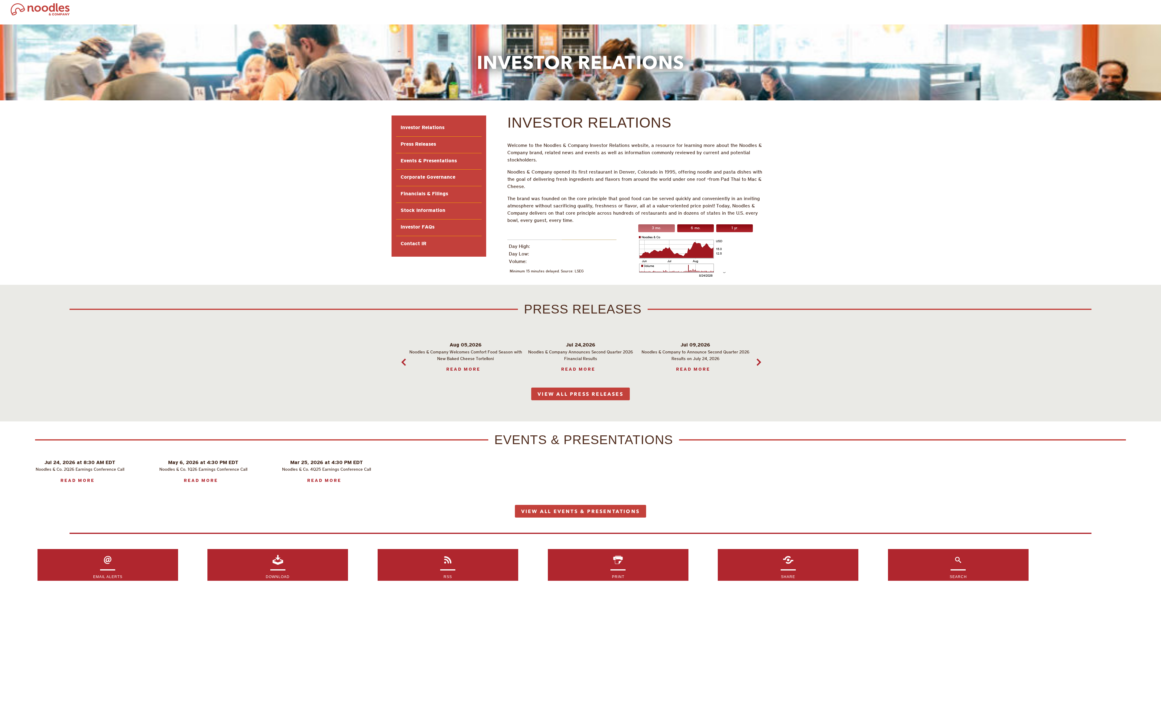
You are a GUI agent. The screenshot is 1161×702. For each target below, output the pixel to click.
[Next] (757, 361)
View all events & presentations (580, 511)
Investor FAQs (417, 227)
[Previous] (402, 361)
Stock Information (423, 210)
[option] (465, 357)
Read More (463, 369)
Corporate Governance (428, 177)
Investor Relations (422, 127)
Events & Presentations (429, 161)
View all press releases (580, 394)
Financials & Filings (424, 194)
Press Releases (418, 144)
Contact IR (413, 244)
